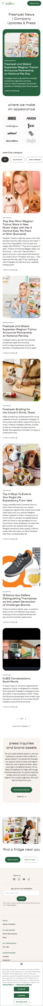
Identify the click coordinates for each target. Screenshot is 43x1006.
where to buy (34, 3)
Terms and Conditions (24, 985)
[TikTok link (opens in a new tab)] (29, 879)
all (5, 160)
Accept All (21, 989)
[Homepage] (10, 3)
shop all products (10, 934)
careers (6, 956)
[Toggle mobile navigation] (3, 3)
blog (4, 937)
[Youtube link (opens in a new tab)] (24, 879)
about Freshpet (9, 924)
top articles (17, 160)
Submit (21, 898)
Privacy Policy (11, 905)
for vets (6, 947)
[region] (21, 983)
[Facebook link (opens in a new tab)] (14, 879)
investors (6, 960)
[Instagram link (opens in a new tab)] (19, 879)
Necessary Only (21, 1002)
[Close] (21, 964)
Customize (21, 995)
